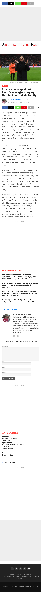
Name (4, 361)
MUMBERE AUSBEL (18, 99)
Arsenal (17, 308)
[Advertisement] (20, 20)
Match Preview (8, 447)
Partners (36, 576)
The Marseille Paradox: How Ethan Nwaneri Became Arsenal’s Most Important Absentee (20, 285)
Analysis (5, 437)
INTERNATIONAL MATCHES (13, 445)
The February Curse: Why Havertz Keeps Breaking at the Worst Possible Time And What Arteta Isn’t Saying (19, 294)
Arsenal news (26, 308)
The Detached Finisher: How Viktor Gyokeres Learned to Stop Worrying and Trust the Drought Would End (19, 277)
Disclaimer (27, 575)
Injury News (7, 443)
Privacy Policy (26, 576)
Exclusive (6, 441)
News (4, 451)
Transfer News (8, 455)
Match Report (8, 449)
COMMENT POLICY (16, 575)
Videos (5, 457)
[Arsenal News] (8, 463)
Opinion (5, 453)
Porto (9, 309)
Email (4, 367)
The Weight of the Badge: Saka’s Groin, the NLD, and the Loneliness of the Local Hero (20, 301)
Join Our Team (21, 578)
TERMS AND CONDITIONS (11, 576)
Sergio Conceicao (18, 309)
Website (4, 372)
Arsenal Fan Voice (9, 439)
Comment (5, 346)
